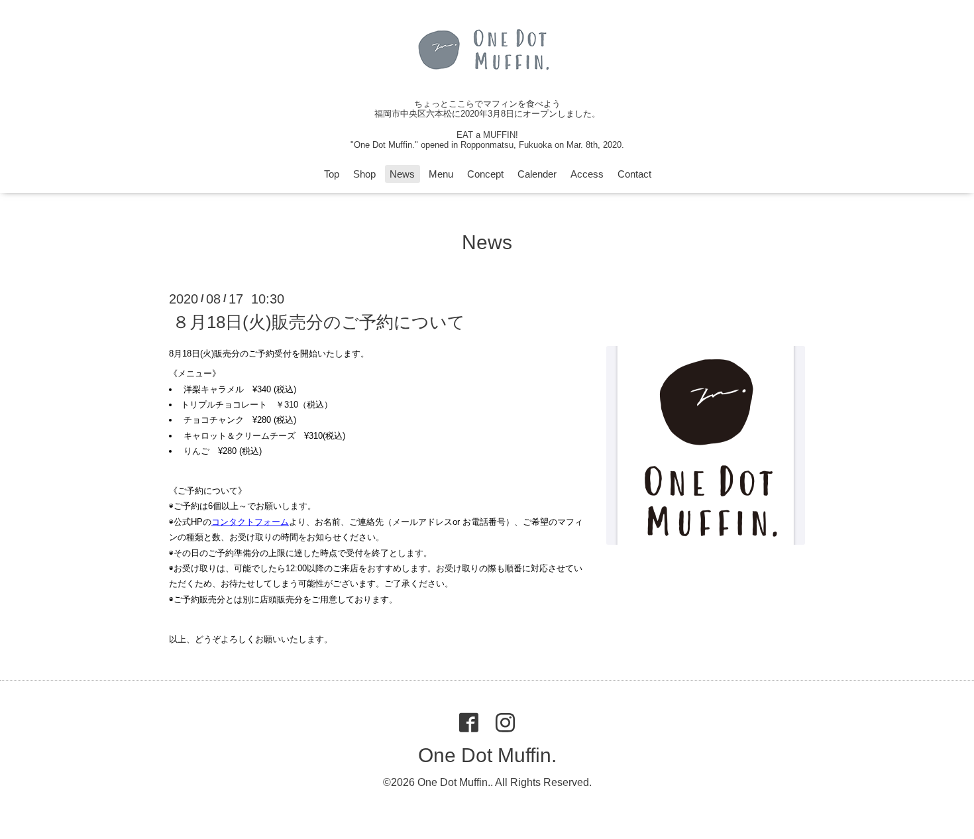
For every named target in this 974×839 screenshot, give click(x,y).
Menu (441, 174)
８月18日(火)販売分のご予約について (318, 322)
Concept (485, 174)
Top (331, 174)
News (402, 174)
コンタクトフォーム (250, 522)
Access (587, 174)
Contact (634, 174)
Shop (364, 174)
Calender (537, 174)
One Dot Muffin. (487, 755)
